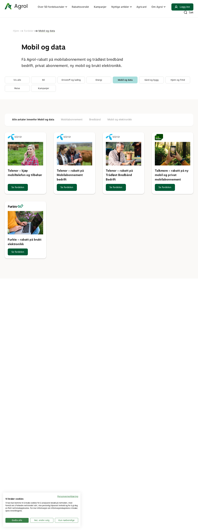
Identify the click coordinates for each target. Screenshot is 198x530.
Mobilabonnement (71, 119)
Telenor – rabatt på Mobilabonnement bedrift (70, 175)
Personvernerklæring (67, 496)
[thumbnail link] (25, 153)
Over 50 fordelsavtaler (51, 6)
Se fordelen (17, 187)
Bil (43, 80)
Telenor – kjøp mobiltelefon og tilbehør (25, 173)
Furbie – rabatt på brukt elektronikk (24, 242)
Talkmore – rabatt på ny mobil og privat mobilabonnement (171, 175)
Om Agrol (157, 6)
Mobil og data (125, 80)
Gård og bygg (151, 80)
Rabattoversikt (80, 6)
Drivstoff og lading (71, 80)
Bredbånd (95, 119)
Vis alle (17, 80)
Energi (99, 80)
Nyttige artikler (120, 6)
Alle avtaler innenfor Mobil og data (33, 119)
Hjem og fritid (178, 80)
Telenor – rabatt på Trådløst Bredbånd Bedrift (119, 175)
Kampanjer (100, 6)
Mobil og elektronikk (120, 119)
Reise (17, 88)
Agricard (141, 6)
